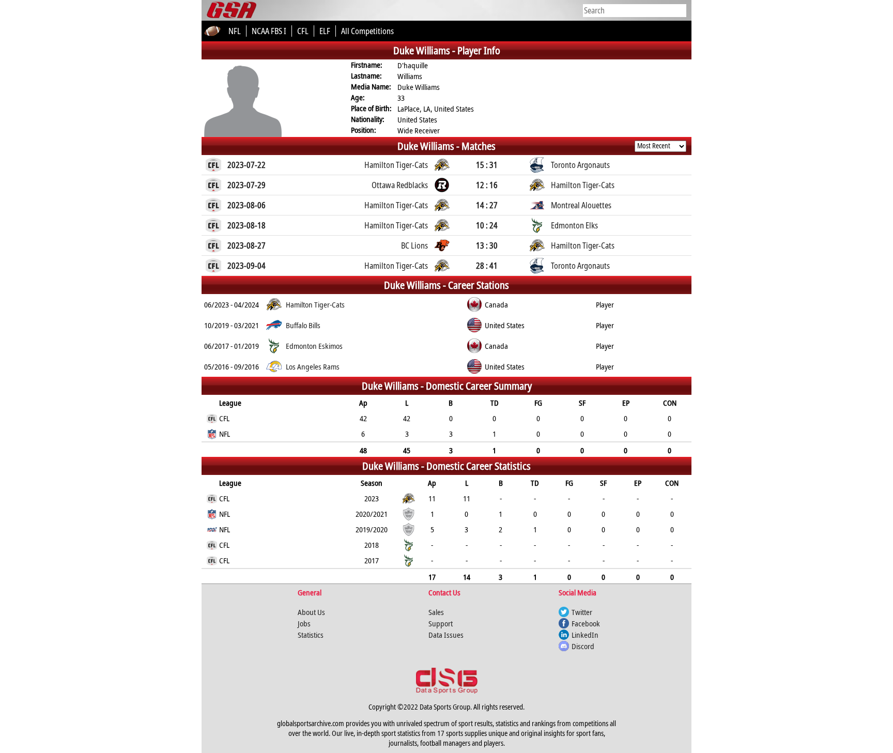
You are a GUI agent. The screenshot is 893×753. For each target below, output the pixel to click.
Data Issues (446, 634)
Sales (436, 612)
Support (440, 623)
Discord (583, 646)
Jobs (304, 623)
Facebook (586, 623)
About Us (311, 612)
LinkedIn (585, 634)
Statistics (311, 634)
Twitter (582, 612)
